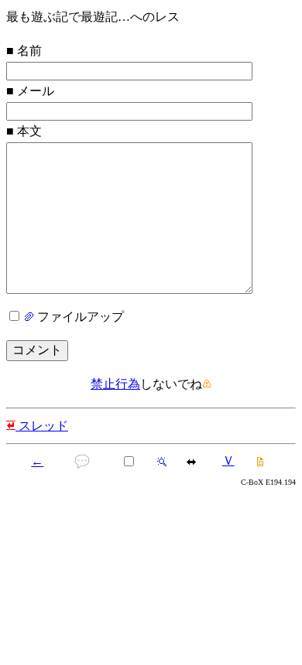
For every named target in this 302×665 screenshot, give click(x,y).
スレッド (41, 425)
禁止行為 (115, 383)
